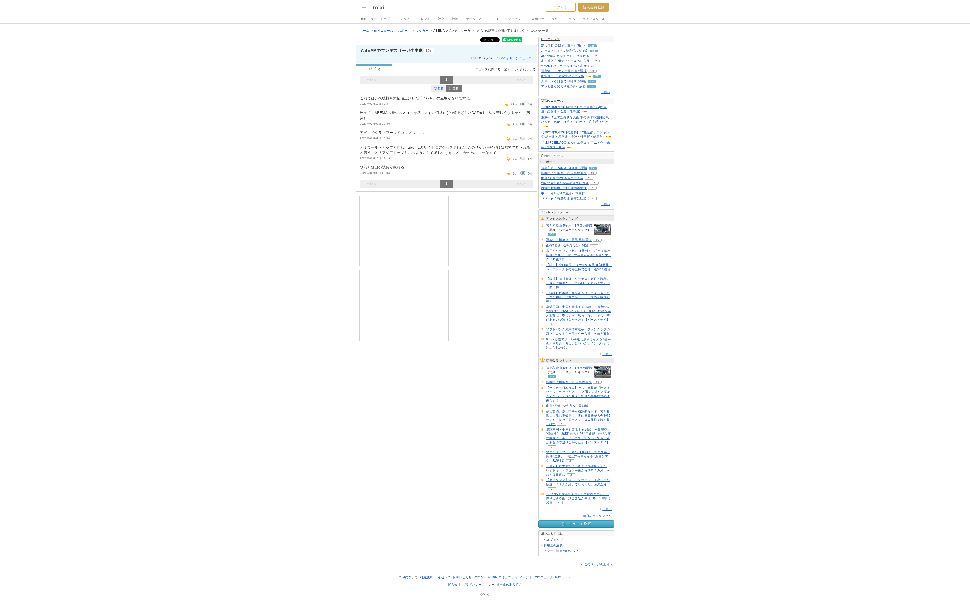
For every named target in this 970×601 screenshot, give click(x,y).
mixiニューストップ (375, 19)
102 (594, 51)
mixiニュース (383, 30)
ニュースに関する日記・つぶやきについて (505, 69)
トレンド (424, 19)
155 (592, 45)
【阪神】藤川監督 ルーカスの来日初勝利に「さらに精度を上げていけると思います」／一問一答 (578, 283)
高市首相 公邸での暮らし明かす (564, 45)
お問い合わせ (462, 577)
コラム (570, 19)
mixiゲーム (482, 577)
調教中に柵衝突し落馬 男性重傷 (564, 173)
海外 (555, 19)
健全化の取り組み (509, 584)
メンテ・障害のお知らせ (561, 551)
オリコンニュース (519, 58)
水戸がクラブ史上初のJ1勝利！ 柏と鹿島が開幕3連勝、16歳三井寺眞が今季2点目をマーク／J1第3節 (578, 255)
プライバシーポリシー (479, 584)
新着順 (439, 88)
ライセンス (443, 577)
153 (593, 168)
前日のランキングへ (597, 516)
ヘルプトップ (553, 540)
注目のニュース (552, 156)
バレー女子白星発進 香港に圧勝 (564, 198)
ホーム (364, 30)
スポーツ (537, 19)
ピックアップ (550, 39)
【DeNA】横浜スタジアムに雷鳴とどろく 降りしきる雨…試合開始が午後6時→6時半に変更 (578, 498)
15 (592, 173)
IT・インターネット (510, 19)
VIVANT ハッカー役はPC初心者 (564, 66)
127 (592, 81)
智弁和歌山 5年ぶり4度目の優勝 (564, 168)
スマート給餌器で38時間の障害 (563, 81)
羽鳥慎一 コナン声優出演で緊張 (564, 71)
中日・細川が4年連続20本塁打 (563, 193)
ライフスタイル (594, 19)
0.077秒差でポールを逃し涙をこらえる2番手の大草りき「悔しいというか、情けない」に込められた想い (578, 344)
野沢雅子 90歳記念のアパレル (562, 76)
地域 (455, 19)
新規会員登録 (594, 7)
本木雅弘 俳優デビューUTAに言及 (565, 61)
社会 (441, 19)
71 (596, 76)
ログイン (560, 7)
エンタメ (403, 19)
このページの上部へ (598, 564)
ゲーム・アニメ (477, 19)
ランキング (549, 212)
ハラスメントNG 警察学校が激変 (564, 51)
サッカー (422, 30)
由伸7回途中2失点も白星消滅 (562, 178)
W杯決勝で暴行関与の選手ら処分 (565, 183)
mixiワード (563, 577)
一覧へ (605, 92)
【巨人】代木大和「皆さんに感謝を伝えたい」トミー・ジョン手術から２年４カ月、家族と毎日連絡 (578, 470)
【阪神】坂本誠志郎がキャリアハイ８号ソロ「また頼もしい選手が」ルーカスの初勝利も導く (578, 297)
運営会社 (454, 584)
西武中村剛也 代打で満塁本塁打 (564, 188)
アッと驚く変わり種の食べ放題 (563, 86)
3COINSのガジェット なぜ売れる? (566, 56)
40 (592, 66)
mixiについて (408, 577)
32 (595, 61)
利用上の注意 (553, 545)
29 (592, 71)
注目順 (454, 88)
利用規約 (426, 577)
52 (591, 86)
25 (596, 56)
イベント (526, 577)
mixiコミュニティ (505, 577)
